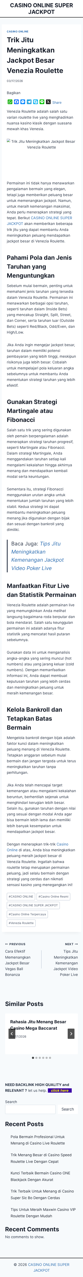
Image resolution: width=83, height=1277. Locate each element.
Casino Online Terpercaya (27, 914)
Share (57, 102)
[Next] (71, 1034)
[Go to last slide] (12, 1034)
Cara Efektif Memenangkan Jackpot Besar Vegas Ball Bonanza (17, 959)
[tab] (33, 1058)
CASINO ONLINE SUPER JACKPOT (33, 905)
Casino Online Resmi (53, 896)
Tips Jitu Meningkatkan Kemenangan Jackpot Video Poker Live (65, 959)
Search (11, 1102)
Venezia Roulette (21, 923)
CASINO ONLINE (18, 31)
